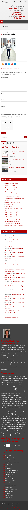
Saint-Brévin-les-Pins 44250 (11, 489)
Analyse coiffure (5, 433)
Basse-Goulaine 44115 (10, 495)
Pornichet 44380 (9, 487)
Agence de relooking (16, 422)
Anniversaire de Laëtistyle (11, 190)
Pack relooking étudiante (15, 399)
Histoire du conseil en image (11, 210)
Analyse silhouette (21, 433)
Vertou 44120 (8, 466)
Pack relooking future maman (20, 401)
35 (4, 445)
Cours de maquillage (10, 389)
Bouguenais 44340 (9, 474)
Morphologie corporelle (7, 416)
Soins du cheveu (16, 405)
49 (11, 445)
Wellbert (21, 503)
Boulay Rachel (8, 269)
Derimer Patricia (9, 277)
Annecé (7, 265)
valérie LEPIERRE (9, 311)
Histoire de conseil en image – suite (13, 208)
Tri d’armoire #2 (9, 204)
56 (15, 445)
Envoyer (3, 133)
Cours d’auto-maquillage (18, 391)
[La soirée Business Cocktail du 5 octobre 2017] (5, 154)
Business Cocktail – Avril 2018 (12, 183)
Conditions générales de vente (18, 508)
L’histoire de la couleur (10, 217)
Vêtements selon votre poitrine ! (12, 223)
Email (2, 100)
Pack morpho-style (18, 412)
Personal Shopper (9, 192)
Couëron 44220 (8, 468)
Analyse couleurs (15, 435)
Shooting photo (9, 412)
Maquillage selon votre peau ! (12, 221)
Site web (3, 106)
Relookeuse (14, 424)
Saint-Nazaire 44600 (9, 458)
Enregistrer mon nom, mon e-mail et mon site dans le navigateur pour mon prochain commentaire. (13, 115)
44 (7, 445)
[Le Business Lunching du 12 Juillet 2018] (5, 161)
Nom (2, 93)
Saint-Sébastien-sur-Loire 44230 (12, 462)
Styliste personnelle (6, 376)
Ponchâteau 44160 (9, 491)
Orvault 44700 (8, 464)
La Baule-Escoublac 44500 (11, 472)
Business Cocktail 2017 (10, 185)
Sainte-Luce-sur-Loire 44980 (11, 485)
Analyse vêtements (5, 435)
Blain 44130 (7, 493)
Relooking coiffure (5, 422)
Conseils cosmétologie (6, 405)
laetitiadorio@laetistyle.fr (14, 510)
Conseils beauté (22, 424)
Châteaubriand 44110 (10, 481)
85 (19, 445)
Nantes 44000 (8, 456)
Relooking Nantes (16, 418)
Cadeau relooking (19, 420)
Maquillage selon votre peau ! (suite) (13, 219)
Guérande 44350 (9, 479)
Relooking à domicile (6, 430)
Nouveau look (7, 424)
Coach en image (11, 382)
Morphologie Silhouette (7, 395)
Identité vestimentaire (12, 385)
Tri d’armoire (16, 395)
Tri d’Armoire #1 (9, 206)
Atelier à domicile (19, 397)
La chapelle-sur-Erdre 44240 (11, 470)
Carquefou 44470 (9, 476)
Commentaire (4, 77)
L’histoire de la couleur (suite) (12, 213)
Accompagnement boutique (8, 397)
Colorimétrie (9, 391)
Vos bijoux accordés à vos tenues (12, 196)
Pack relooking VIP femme (8, 403)
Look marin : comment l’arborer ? (13, 202)
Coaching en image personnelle (14, 428)
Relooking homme (9, 420)
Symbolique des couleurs (13, 407)
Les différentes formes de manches (13, 194)
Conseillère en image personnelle (9, 426)
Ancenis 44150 (8, 497)
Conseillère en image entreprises (19, 378)
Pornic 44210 (8, 483)
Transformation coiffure (17, 430)
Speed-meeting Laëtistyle (11, 188)
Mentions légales (5, 508)
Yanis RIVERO (8, 273)
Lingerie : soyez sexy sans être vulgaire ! (14, 225)
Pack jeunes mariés (17, 414)
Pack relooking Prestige (20, 403)
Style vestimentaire (15, 393)
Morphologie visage (6, 393)
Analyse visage (13, 433)
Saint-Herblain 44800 (10, 460)
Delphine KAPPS (9, 286)
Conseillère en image (17, 376)
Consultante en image (7, 380)
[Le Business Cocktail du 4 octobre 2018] (5, 169)
